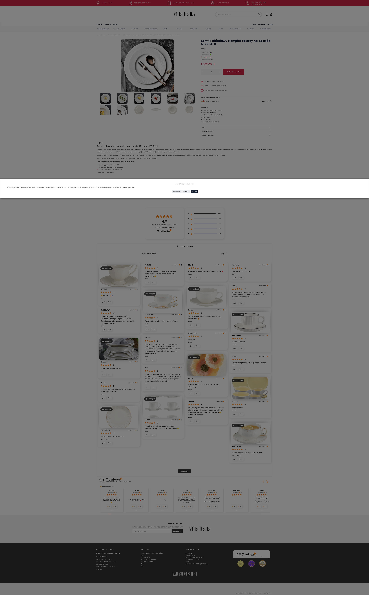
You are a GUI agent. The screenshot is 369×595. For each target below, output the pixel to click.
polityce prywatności (128, 187)
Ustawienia (177, 191)
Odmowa (186, 191)
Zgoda (194, 191)
